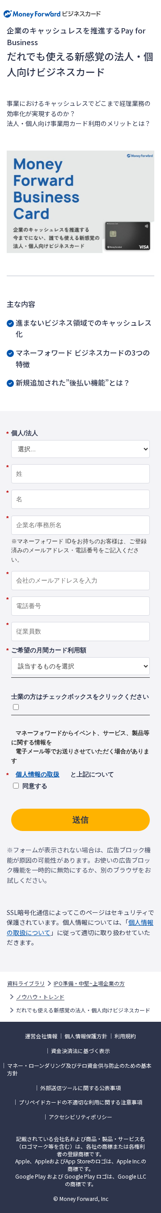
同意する (34, 785)
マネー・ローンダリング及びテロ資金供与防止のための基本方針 (79, 1069)
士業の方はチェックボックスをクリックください (80, 696)
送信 (80, 819)
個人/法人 (24, 433)
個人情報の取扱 (37, 774)
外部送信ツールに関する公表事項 (80, 1087)
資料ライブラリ (26, 983)
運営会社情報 (41, 1036)
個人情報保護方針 (85, 1036)
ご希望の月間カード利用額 (48, 650)
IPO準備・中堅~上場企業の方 (89, 983)
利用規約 (125, 1036)
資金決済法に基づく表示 (80, 1050)
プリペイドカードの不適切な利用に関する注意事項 (80, 1102)
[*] (80, 461)
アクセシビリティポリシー (80, 1117)
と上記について (62, 775)
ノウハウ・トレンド (40, 996)
